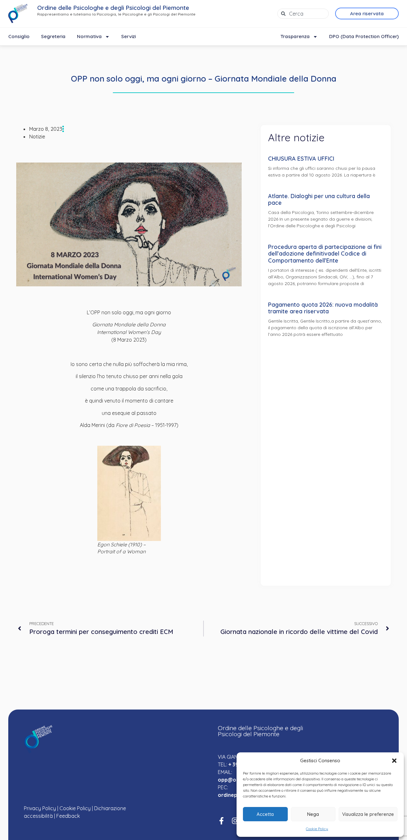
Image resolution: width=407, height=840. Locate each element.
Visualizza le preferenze (368, 814)
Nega (313, 814)
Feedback (68, 816)
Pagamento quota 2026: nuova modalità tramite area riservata (323, 308)
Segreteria (53, 36)
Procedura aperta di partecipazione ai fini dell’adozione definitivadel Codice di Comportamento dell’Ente (325, 253)
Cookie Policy (317, 828)
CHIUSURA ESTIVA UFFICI (301, 158)
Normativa (89, 36)
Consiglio (19, 36)
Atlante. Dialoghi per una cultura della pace (319, 199)
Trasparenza (295, 36)
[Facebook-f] (221, 820)
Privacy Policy (40, 808)
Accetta (265, 814)
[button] (394, 760)
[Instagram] (235, 820)
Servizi (128, 36)
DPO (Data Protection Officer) (364, 36)
